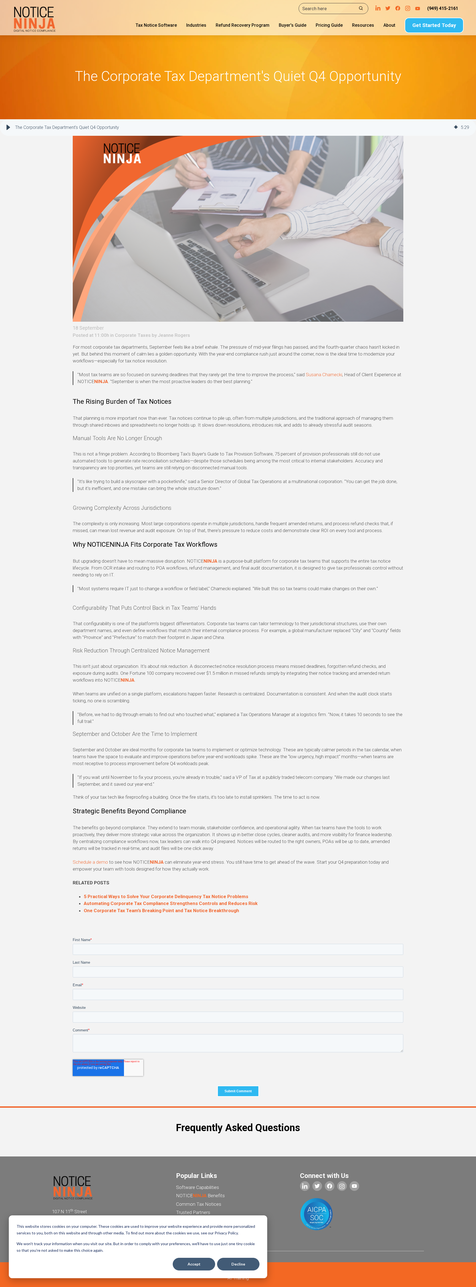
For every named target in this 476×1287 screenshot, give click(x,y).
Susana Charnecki (324, 374)
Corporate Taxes (133, 335)
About (389, 25)
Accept (194, 1264)
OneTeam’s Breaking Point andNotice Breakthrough (161, 910)
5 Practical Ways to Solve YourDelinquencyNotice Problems (166, 896)
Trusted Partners (193, 1212)
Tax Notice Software (156, 25)
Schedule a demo (91, 862)
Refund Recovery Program (242, 25)
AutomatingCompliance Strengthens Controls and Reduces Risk (171, 903)
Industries (196, 25)
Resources (363, 25)
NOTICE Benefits (200, 1195)
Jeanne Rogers (174, 335)
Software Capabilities (197, 1187)
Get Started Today (434, 25)
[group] (238, 127)
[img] (456, 127)
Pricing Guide (329, 25)
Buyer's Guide (292, 25)
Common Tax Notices (198, 1204)
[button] (8, 127)
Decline (238, 1264)
